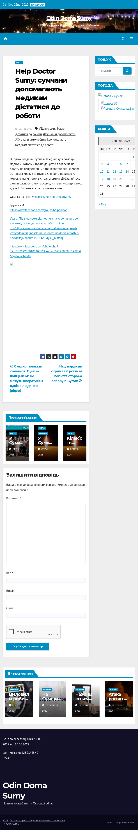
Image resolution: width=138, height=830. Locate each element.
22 (133, 179)
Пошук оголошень (124, 822)
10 (101, 171)
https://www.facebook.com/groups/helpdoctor (38, 210)
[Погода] (109, 103)
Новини (43, 433)
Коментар (13, 498)
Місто (19, 63)
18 (108, 179)
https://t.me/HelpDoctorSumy (53, 196)
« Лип (102, 204)
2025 (5, 820)
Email (10, 590)
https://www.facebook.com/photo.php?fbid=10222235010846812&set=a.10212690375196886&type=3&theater (45, 251)
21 (127, 179)
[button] (123, 38)
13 (121, 171)
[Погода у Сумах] (110, 95)
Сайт (9, 608)
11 (108, 171)
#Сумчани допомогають (59, 134)
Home (108, 822)
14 (127, 171)
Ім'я (9, 573)
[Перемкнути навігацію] (131, 38)
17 (101, 179)
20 (121, 179)
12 (114, 171)
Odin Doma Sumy (68, 18)
